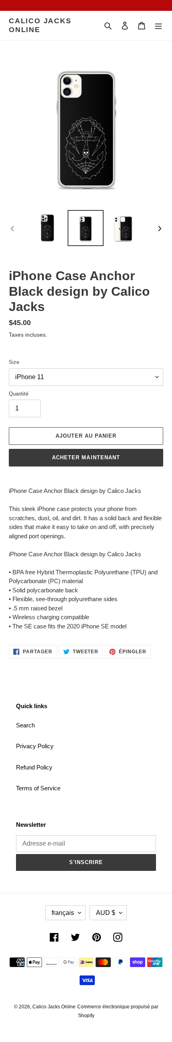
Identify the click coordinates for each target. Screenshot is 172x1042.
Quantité (18, 394)
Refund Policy (34, 767)
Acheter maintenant (86, 457)
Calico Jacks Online (40, 25)
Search (25, 725)
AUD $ (105, 912)
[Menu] (158, 25)
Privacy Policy (35, 746)
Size (14, 362)
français (63, 912)
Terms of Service (38, 788)
